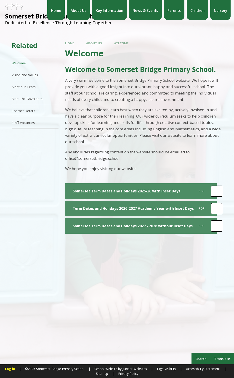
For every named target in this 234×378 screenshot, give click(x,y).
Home (69, 43)
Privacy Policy (128, 373)
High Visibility (166, 369)
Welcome (121, 43)
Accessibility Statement (203, 369)
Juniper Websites (134, 369)
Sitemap (102, 373)
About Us (94, 43)
